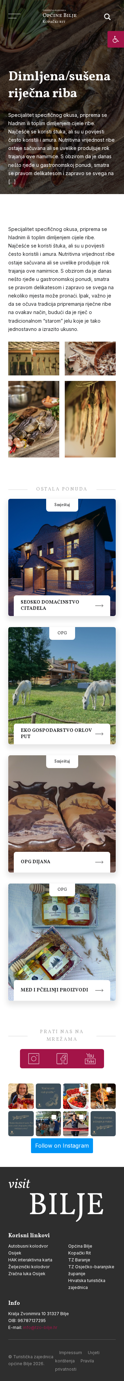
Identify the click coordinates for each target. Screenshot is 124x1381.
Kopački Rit (79, 1253)
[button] (115, 39)
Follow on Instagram (62, 1145)
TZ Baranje (79, 1259)
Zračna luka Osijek (26, 1273)
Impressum (70, 1352)
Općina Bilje (80, 1246)
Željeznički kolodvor (29, 1266)
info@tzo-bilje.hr (40, 1327)
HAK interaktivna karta (30, 1259)
